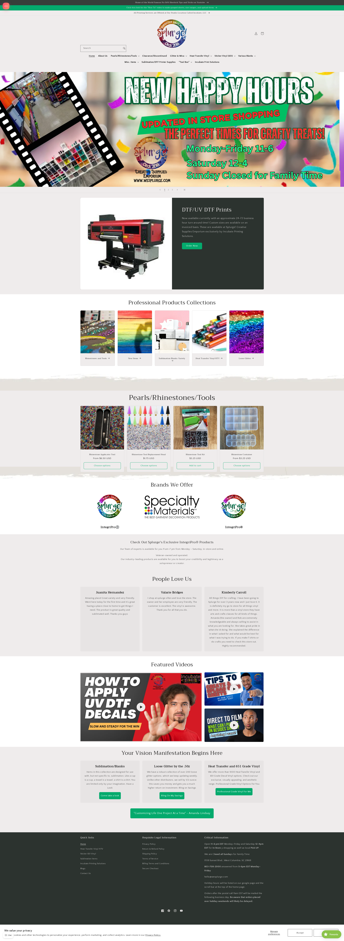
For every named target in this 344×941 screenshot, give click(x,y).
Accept (300, 933)
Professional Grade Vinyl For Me (234, 791)
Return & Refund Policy (153, 849)
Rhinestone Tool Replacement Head (149, 454)
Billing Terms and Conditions (155, 864)
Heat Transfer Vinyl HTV (208, 358)
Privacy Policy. (153, 935)
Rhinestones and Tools (96, 358)
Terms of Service (150, 859)
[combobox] (101, 48)
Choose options (102, 466)
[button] (125, 56)
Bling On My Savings (172, 795)
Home (83, 844)
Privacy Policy (149, 844)
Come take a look (110, 795)
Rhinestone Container (241, 454)
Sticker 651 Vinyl (88, 854)
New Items (133, 358)
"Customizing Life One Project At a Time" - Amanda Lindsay (172, 813)
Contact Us (85, 873)
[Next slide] (177, 190)
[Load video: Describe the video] (141, 707)
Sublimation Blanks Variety (172, 358)
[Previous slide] (160, 190)
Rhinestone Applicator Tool (102, 454)
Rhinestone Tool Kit (195, 454)
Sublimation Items (89, 859)
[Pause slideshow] (184, 190)
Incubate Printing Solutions (93, 864)
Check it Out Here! (173, 129)
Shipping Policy (149, 854)
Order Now (192, 246)
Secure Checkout (150, 868)
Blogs (82, 868)
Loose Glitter (245, 358)
